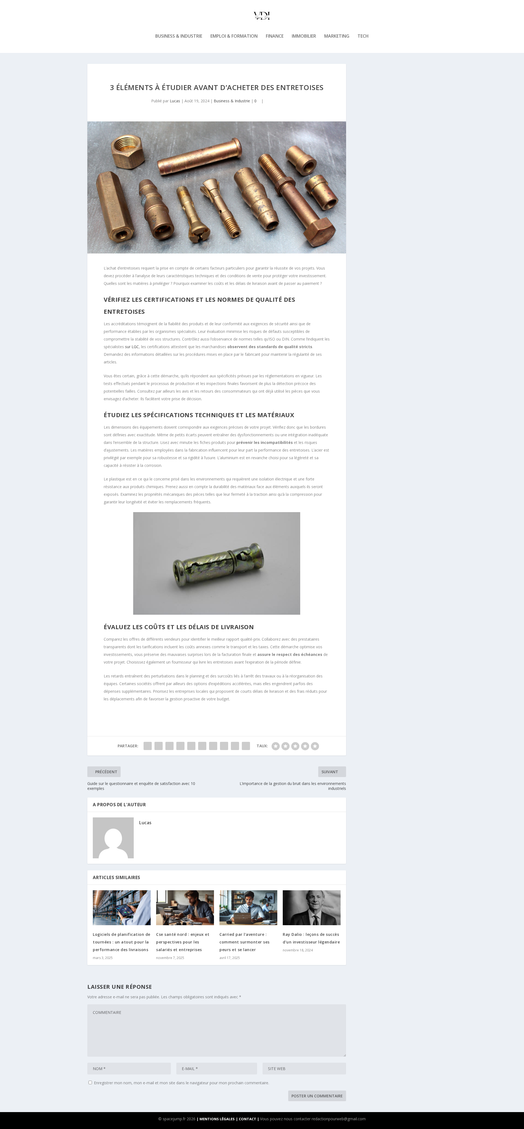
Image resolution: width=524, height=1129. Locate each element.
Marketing (336, 36)
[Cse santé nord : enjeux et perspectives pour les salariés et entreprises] (185, 907)
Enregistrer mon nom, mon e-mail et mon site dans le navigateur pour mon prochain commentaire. (181, 1082)
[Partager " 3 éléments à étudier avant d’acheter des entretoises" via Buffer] (213, 745)
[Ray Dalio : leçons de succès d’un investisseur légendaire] (312, 907)
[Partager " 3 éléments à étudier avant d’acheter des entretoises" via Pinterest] (191, 745)
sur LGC (132, 346)
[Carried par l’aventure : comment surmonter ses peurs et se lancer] (248, 907)
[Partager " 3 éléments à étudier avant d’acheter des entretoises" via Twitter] (158, 745)
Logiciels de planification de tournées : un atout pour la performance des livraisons (121, 942)
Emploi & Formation (234, 36)
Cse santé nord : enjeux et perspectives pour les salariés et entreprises (182, 942)
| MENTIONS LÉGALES (215, 1118)
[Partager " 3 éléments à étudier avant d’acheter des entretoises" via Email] (235, 745)
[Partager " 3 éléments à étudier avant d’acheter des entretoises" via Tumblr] (180, 745)
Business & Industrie (178, 36)
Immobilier (304, 36)
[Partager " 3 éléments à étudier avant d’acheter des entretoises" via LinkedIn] (202, 745)
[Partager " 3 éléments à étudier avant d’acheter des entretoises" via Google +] (169, 745)
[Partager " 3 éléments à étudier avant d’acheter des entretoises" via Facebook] (147, 745)
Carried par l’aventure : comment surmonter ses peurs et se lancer (244, 942)
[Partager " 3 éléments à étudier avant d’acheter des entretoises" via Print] (245, 745)
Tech (363, 36)
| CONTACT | (248, 1118)
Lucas (175, 100)
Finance (275, 36)
